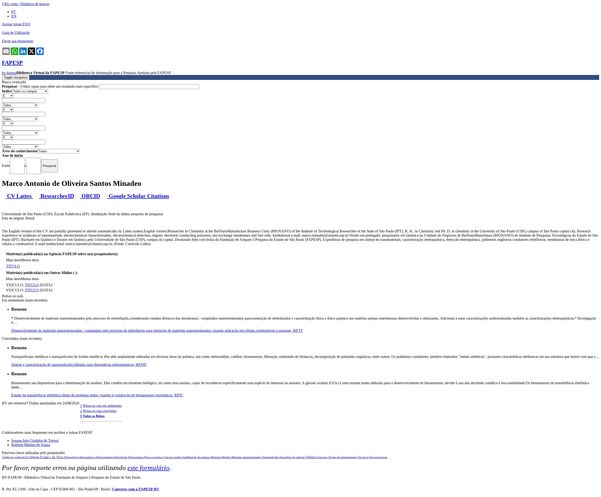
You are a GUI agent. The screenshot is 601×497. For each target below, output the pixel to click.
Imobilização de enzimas (196, 457)
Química (311, 457)
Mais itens (13, 260)
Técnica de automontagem (343, 457)
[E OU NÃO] (8, 96)
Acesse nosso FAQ (16, 24)
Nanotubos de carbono (292, 457)
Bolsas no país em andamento (102, 405)
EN (13, 16)
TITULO (13, 266)
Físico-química (154, 457)
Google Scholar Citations (138, 196)
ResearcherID (56, 196)
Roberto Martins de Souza (30, 445)
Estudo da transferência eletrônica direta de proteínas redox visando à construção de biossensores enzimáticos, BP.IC (97, 395)
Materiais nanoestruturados (246, 457)
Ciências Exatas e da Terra (46, 457)
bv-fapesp (9, 73)
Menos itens (30, 260)
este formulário (148, 467)
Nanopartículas (270, 457)
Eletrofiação (121, 457)
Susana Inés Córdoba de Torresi (34, 440)
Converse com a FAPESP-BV (135, 489)
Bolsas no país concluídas (99, 411)
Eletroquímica (136, 457)
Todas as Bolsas (93, 416)
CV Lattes (19, 196)
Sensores (322, 457)
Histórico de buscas (34, 4)
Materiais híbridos (220, 457)
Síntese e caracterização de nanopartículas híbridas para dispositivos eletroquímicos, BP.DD (78, 365)
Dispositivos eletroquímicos (80, 457)
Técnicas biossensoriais (372, 457)
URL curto (10, 4)
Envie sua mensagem (17, 41)
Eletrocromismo (105, 457)
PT (13, 12)
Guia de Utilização (16, 33)
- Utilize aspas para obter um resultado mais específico (50, 86)
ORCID (90, 196)
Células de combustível (15, 457)
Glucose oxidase (173, 457)
